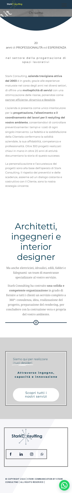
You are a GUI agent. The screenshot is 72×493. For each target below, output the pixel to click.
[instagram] (31, 454)
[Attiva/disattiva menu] (64, 5)
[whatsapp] (42, 454)
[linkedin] (21, 454)
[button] (64, 485)
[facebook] (10, 454)
